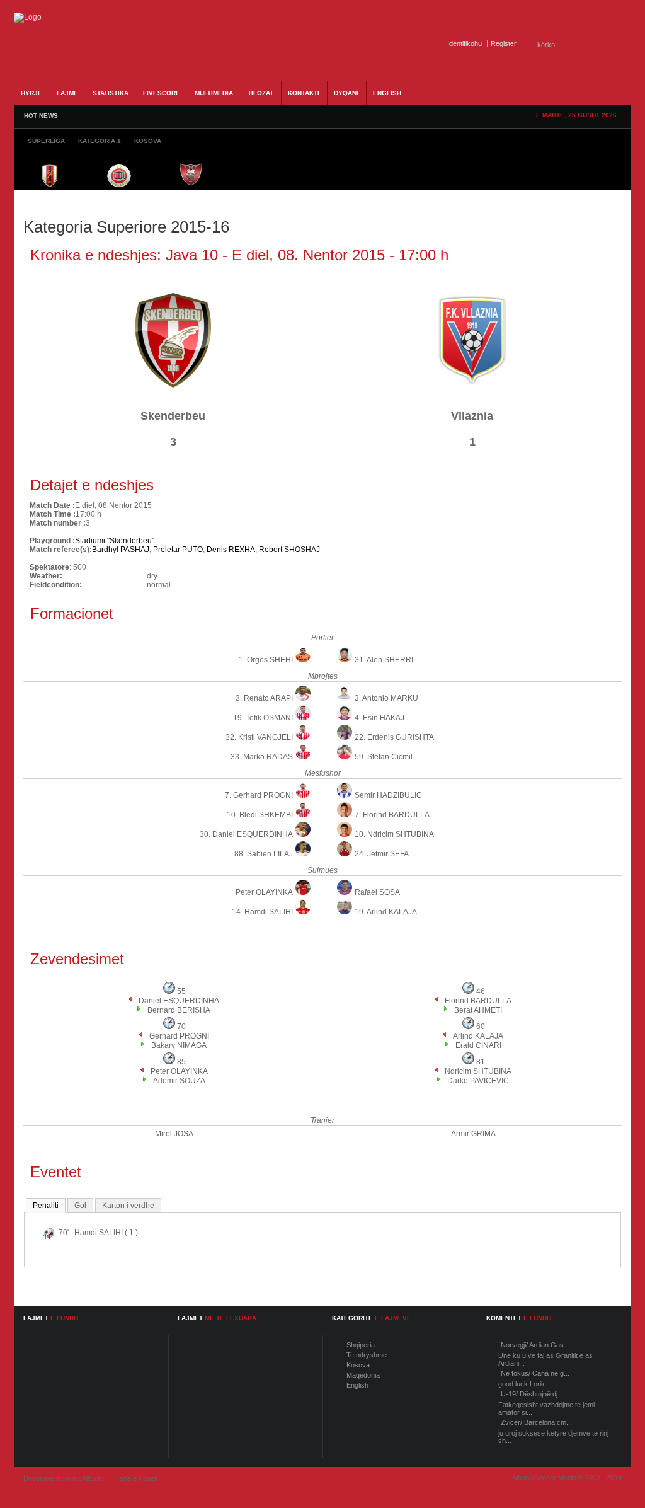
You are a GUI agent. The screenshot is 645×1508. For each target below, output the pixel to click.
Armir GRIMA (473, 1133)
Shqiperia (360, 1345)
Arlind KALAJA (478, 1036)
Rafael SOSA (377, 892)
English (357, 1385)
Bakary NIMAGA (179, 1045)
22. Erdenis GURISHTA (394, 737)
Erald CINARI (478, 1045)
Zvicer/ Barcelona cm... (536, 1422)
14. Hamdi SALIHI (262, 911)
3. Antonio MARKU (386, 698)
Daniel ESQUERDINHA (179, 1000)
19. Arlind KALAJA (386, 911)
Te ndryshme (366, 1355)
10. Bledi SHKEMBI (260, 814)
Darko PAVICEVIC (478, 1080)
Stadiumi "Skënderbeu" (114, 540)
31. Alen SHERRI (384, 659)
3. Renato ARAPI (264, 698)
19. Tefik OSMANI (263, 717)
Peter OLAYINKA (264, 892)
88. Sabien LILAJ (263, 853)
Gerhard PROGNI (179, 1036)
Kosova (358, 1365)
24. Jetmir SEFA (382, 853)
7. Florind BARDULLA (392, 814)
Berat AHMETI (478, 1010)
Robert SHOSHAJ (289, 549)
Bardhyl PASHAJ (120, 549)
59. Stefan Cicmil (384, 756)
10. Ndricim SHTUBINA (394, 834)
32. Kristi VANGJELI (259, 737)
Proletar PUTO (178, 549)
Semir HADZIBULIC (388, 795)
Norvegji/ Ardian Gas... (535, 1345)
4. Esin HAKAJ (379, 717)
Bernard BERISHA (178, 1010)
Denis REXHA (231, 549)
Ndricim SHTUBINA (478, 1071)
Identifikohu (464, 43)
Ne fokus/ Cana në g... (535, 1373)
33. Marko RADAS (262, 756)
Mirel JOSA (174, 1133)
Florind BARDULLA (478, 1000)
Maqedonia (363, 1375)
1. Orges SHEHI (266, 659)
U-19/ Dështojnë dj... (532, 1394)
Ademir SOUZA (179, 1080)
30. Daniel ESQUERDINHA (246, 834)
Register (504, 43)
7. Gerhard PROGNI (259, 795)
